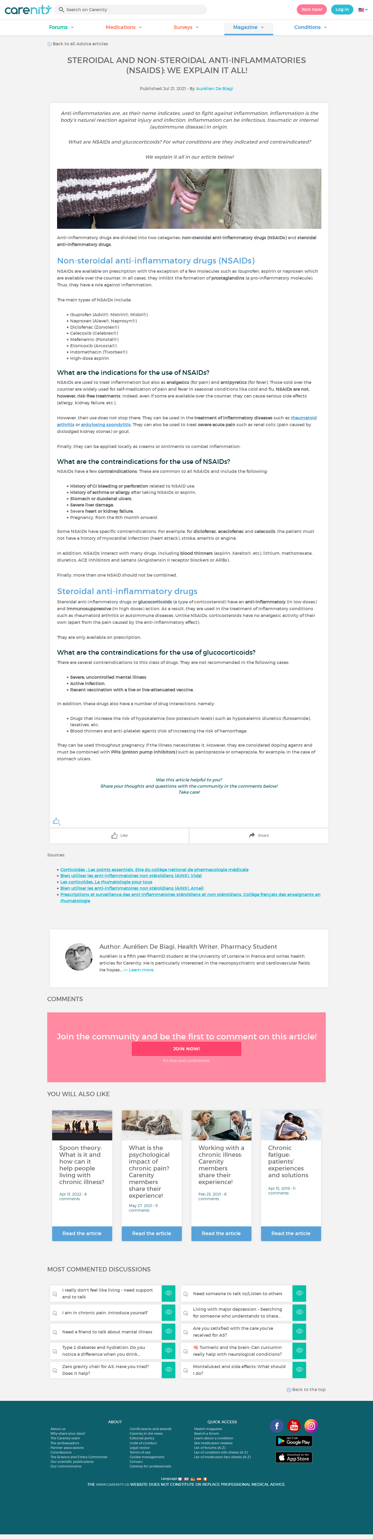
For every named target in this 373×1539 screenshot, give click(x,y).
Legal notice (140, 1448)
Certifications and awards (150, 1429)
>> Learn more (138, 969)
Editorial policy (142, 1438)
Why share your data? (68, 1433)
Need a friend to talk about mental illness (107, 1332)
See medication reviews (213, 1443)
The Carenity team (65, 1438)
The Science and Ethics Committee (79, 1457)
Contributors (61, 1452)
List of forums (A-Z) (209, 1448)
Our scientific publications (72, 1462)
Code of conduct (143, 1443)
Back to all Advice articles (80, 43)
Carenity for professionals (150, 1466)
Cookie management (147, 1457)
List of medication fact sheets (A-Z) (222, 1457)
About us (58, 1429)
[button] (62, 29)
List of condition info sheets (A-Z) (221, 1452)
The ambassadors (65, 1443)
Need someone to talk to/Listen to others (237, 1293)
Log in (342, 9)
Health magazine (208, 1429)
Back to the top (308, 1389)
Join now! (311, 9)
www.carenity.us (112, 1484)
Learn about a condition (213, 1438)
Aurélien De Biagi (214, 88)
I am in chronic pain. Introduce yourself (104, 1312)
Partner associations (67, 1448)
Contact (136, 1462)
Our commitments (66, 1466)
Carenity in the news (146, 1433)
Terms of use (140, 1452)
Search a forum (206, 1433)
